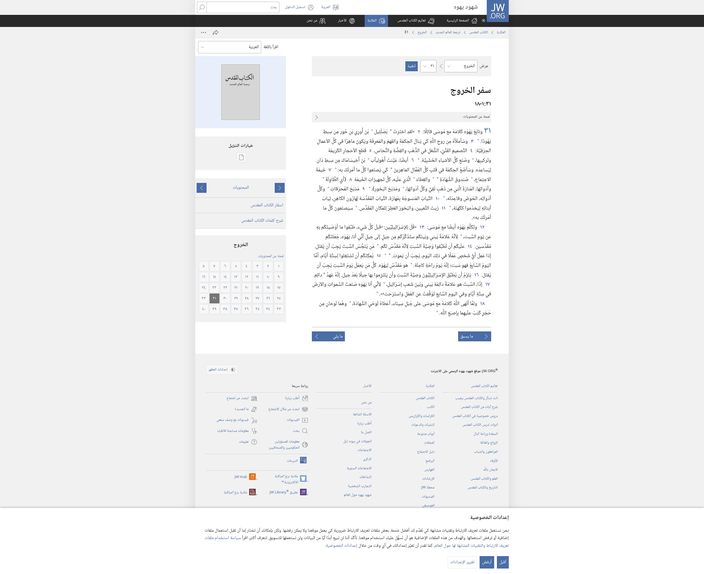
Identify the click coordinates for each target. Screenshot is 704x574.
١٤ (469, 246)
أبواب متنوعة (426, 434)
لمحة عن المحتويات (271, 256)
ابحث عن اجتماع (242, 398)
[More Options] (203, 32)
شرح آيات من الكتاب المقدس (479, 407)
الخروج (422, 32)
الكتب (431, 407)
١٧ (487, 284)
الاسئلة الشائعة (362, 414)
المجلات (429, 443)
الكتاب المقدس (478, 32)
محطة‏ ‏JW (428, 488)
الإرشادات (428, 479)
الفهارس (429, 470)
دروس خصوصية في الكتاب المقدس (475, 416)
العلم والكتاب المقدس (484, 479)
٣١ (487, 131)
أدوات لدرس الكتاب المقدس (480, 425)
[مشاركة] (216, 32)
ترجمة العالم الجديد (448, 32)
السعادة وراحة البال (486, 434)
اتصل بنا (366, 432)
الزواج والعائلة (489, 443)
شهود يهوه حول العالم (358, 495)
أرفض (487, 562)
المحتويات (241, 187)
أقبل (502, 562)
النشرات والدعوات (423, 425)
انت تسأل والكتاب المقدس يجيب (476, 398)
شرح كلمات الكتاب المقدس (262, 220)
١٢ (482, 227)
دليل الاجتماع (426, 452)
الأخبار (367, 386)
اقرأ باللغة (270, 47)
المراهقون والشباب (486, 452)
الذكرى (367, 459)
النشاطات (365, 477)
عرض (484, 66)
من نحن (366, 403)
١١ (443, 208)
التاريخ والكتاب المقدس (483, 488)
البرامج (430, 461)
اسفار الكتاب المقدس (267, 205)
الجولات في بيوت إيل (357, 441)
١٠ (437, 198)
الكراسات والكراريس (422, 416)
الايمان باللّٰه (490, 470)
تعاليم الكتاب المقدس (484, 386)
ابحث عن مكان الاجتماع (288, 409)
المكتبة (501, 32)
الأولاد (494, 461)
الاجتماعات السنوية (359, 468)
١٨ (482, 303)
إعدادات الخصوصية (341, 546)
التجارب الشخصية (360, 486)
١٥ (378, 256)
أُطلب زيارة (364, 424)
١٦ (476, 275)
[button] (416, 21)
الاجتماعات (365, 450)
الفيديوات (428, 497)
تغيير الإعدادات (462, 562)
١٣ (421, 227)
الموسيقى (428, 505)
